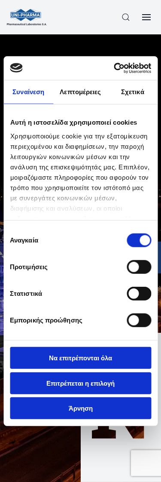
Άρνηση (81, 408)
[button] (125, 17)
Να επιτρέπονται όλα (80, 358)
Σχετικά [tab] (132, 91)
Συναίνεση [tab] (28, 91)
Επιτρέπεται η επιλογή (80, 383)
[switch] (139, 267)
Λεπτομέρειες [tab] (80, 91)
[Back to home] (27, 17)
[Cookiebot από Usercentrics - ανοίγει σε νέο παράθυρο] (114, 68)
